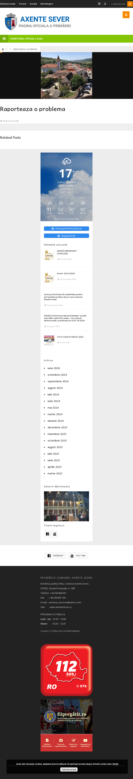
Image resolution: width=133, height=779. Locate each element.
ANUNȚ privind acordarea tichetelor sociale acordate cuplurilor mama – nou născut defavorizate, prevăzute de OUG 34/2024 (65, 318)
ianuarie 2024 (56, 420)
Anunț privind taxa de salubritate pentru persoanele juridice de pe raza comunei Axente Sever (63, 297)
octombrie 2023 (57, 440)
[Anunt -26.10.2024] (49, 277)
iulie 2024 (53, 394)
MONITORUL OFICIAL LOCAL (26, 38)
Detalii (115, 764)
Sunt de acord (69, 769)
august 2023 (55, 447)
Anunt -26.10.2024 (66, 273)
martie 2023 (55, 473)
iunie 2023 (54, 460)
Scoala (33, 4)
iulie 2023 (53, 453)
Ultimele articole (56, 244)
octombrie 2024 (57, 374)
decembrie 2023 (57, 427)
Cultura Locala (7, 4)
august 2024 (55, 388)
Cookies (45, 630)
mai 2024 (53, 407)
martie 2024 (55, 414)
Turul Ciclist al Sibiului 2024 (70, 336)
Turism (22, 4)
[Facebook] (99, 3)
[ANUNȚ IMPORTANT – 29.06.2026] (49, 255)
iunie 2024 (54, 401)
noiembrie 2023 (57, 434)
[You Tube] (105, 3)
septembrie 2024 (58, 381)
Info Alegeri (46, 4)
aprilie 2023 (55, 466)
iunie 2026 (54, 368)
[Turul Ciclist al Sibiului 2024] (49, 340)
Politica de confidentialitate (65, 630)
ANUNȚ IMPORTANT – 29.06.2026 (67, 252)
